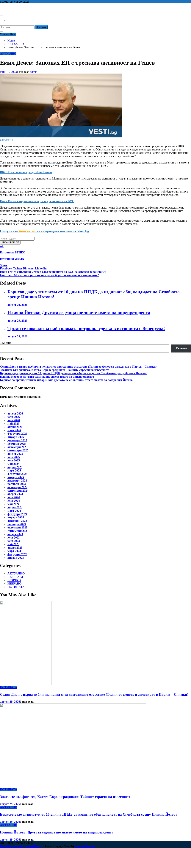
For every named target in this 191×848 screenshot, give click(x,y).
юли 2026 (13, 416)
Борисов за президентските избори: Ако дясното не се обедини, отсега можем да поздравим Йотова (66, 380)
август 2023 (15, 534)
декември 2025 (17, 440)
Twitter (18, 268)
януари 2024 (15, 517)
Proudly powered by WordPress (20, 846)
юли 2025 (13, 457)
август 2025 (15, 453)
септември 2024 (17, 490)
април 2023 (14, 547)
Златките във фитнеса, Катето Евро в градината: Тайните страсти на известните (54, 369)
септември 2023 (17, 530)
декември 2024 (17, 480)
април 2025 (14, 467)
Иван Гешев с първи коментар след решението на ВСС (37, 201)
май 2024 (13, 504)
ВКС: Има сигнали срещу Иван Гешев (26, 172)
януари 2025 (15, 477)
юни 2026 (13, 420)
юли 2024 (13, 497)
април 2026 (14, 426)
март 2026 (14, 430)
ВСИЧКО (14, 580)
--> (12, 252)
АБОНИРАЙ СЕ (10, 242)
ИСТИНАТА (16, 586)
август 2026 (15, 413)
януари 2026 (15, 437)
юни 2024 (13, 500)
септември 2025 (17, 450)
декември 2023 (17, 520)
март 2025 (14, 470)
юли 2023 (13, 537)
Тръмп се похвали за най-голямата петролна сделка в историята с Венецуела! (86, 328)
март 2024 (14, 510)
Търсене (5, 342)
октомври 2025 (17, 447)
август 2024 (15, 494)
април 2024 (14, 507)
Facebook (6, 268)
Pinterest (29, 268)
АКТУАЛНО (8, 53)
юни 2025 (13, 460)
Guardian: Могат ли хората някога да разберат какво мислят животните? (49, 275)
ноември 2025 (16, 443)
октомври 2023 (17, 527)
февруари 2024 (17, 514)
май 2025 (13, 463)
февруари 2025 (17, 473)
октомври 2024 (17, 487)
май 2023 (13, 544)
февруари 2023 (17, 554)
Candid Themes (85, 846)
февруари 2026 (17, 433)
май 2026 (13, 423)
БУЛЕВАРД (15, 576)
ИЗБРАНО (14, 583)
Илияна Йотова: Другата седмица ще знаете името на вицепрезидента (78, 312)
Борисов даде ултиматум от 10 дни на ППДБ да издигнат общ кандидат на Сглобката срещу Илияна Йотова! (73, 373)
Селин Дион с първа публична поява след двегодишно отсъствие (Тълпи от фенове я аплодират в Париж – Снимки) (78, 366)
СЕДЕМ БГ (7, 7)
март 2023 (14, 550)
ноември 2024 (16, 483)
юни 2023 (13, 540)
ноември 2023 (16, 524)
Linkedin (41, 268)
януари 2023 (15, 557)
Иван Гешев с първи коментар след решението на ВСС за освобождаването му (53, 271)
